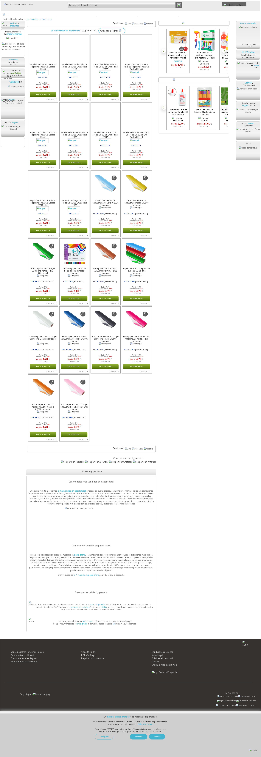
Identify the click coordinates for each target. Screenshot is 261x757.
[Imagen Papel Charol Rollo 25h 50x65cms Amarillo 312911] (136, 185)
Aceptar (157, 736)
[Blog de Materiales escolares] (13, 142)
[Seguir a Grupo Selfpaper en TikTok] (247, 696)
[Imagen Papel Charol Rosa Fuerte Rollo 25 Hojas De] (136, 49)
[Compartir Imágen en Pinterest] (144, 461)
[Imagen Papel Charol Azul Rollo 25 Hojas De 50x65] (105, 117)
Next (224, 51)
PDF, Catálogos (88, 655)
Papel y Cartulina (117, 14)
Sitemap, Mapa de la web (164, 664)
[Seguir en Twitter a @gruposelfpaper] (246, 705)
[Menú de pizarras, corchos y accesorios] (217, 15)
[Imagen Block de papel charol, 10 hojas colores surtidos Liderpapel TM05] (74, 253)
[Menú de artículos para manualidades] (258, 15)
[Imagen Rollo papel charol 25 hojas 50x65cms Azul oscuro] (74, 321)
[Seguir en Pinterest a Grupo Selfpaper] (246, 701)
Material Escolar (35, 14)
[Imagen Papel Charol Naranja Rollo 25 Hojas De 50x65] (43, 49)
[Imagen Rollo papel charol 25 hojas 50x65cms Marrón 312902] (105, 253)
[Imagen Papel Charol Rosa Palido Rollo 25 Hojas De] (136, 117)
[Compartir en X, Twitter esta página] (96, 461)
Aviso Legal (157, 655)
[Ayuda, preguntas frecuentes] (253, 750)
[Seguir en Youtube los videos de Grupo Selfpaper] (226, 701)
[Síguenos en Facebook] (226, 705)
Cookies (155, 661)
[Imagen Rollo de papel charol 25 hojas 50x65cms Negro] (105, 321)
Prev (164, 51)
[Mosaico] (148, 23)
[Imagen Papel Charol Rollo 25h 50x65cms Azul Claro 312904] (105, 185)
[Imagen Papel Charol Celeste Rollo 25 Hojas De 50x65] (43, 185)
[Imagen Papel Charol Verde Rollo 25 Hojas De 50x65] (74, 49)
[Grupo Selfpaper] (165, 672)
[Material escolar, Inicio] (17, 4)
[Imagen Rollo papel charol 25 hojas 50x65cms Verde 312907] (43, 253)
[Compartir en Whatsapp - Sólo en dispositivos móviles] (120, 461)
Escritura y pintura (158, 14)
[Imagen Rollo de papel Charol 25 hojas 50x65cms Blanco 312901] (43, 321)
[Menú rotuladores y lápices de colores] (176, 15)
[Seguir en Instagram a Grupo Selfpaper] (227, 696)
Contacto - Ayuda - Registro (24, 658)
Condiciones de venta (162, 651)
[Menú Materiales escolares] (54, 15)
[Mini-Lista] (137, 23)
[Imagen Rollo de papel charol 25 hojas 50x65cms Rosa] (74, 389)
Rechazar (138, 736)
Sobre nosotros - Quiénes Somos (27, 651)
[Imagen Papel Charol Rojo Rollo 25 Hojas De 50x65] (105, 49)
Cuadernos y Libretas (76, 14)
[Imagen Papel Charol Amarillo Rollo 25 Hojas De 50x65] (74, 117)
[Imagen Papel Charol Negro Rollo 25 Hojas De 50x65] (74, 185)
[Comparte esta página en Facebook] (72, 461)
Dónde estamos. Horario (23, 655)
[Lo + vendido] (91, 508)
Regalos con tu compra (92, 658)
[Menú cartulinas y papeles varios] (135, 15)
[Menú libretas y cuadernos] (94, 15)
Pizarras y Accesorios (198, 14)
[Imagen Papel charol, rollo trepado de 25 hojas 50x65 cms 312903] (136, 253)
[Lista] (128, 23)
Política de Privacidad (162, 658)
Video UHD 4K (88, 651)
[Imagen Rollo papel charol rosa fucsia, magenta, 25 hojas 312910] (136, 321)
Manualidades (239, 14)
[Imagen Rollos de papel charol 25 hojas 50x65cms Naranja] (43, 389)
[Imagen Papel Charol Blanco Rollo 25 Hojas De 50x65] (43, 117)
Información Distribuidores (24, 661)
